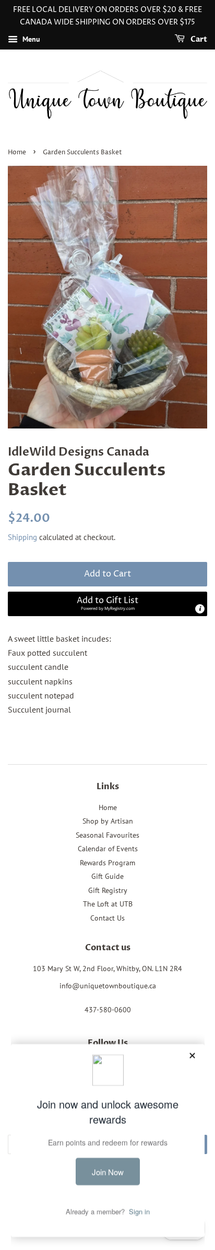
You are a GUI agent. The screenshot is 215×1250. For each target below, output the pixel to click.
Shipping (22, 537)
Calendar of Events (108, 848)
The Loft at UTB (108, 904)
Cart (198, 39)
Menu (30, 39)
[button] (107, 604)
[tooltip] (200, 609)
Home (17, 152)
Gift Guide (107, 876)
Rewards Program (107, 862)
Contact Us (107, 918)
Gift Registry (107, 890)
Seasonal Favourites (107, 835)
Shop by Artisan (107, 821)
